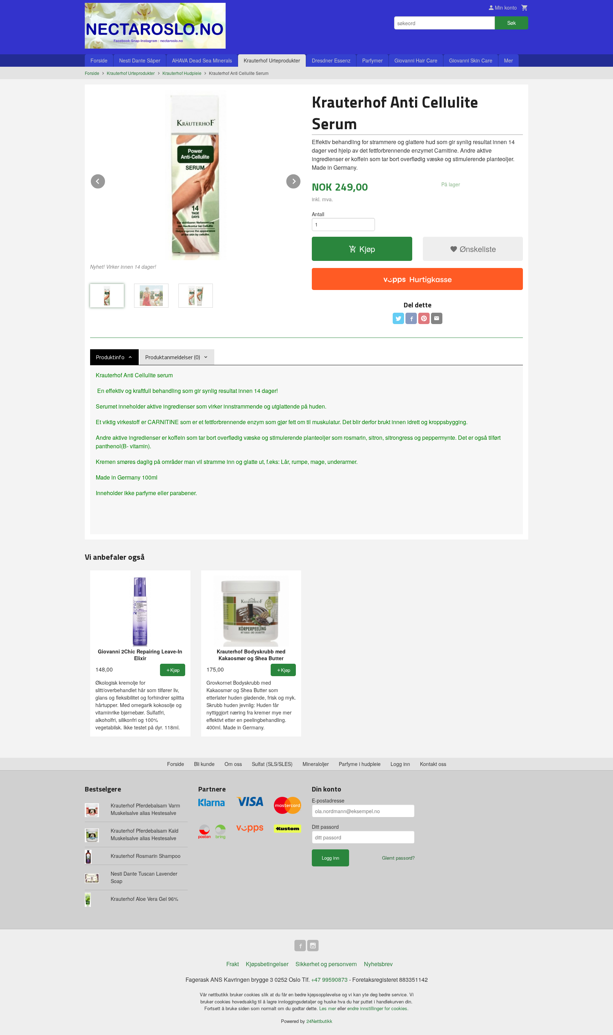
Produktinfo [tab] (110, 357)
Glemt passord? (398, 857)
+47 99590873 (329, 979)
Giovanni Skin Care (470, 60)
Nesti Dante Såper (139, 60)
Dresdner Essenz (331, 60)
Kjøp (367, 248)
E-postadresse (328, 800)
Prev (105, 180)
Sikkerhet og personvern (326, 964)
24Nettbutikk (319, 1021)
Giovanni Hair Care (415, 60)
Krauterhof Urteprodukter (272, 60)
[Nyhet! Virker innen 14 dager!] (195, 175)
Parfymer (372, 60)
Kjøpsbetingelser (267, 964)
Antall (318, 214)
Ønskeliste (477, 248)
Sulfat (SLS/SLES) (272, 763)
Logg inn (400, 763)
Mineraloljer (316, 763)
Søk (511, 22)
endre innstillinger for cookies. (378, 1008)
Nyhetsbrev (378, 964)
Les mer (328, 1008)
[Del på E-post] (436, 318)
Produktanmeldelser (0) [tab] (172, 357)
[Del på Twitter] (398, 318)
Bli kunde (204, 763)
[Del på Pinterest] (424, 318)
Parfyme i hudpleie (360, 763)
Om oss (233, 763)
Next (300, 180)
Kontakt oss (433, 763)
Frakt (232, 964)
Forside (98, 60)
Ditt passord (325, 826)
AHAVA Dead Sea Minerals (202, 60)
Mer (508, 60)
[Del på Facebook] (411, 318)
